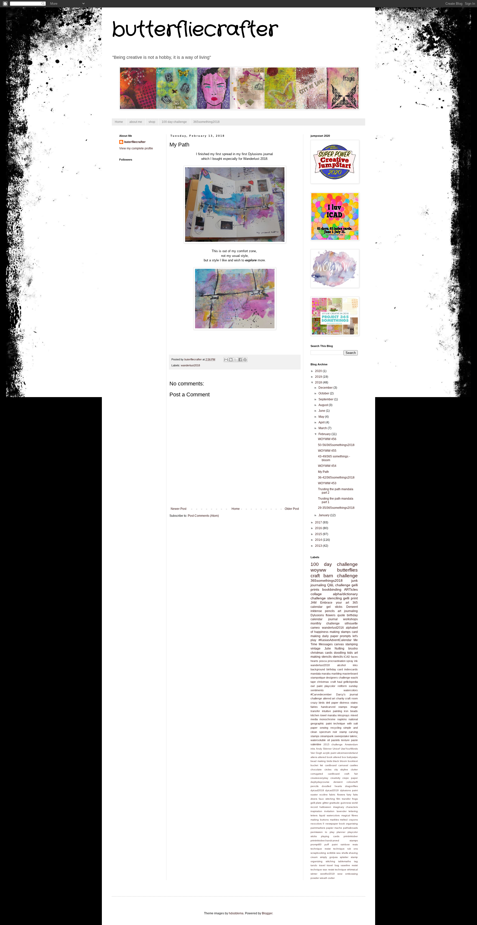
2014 (319, 540)
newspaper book (335, 823)
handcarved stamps (334, 706)
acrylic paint (329, 753)
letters (314, 815)
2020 (319, 371)
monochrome (327, 719)
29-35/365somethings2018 (336, 508)
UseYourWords (349, 748)
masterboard (350, 673)
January (324, 515)
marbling (336, 673)
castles (354, 765)
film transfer (343, 798)
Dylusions (317, 615)
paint (319, 686)
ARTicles (351, 589)
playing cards (330, 836)
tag (356, 861)
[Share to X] (235, 359)
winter (314, 873)
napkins (342, 719)
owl (313, 686)
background (318, 669)
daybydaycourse (320, 782)
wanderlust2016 (333, 627)
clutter (354, 769)
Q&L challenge (338, 585)
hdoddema (236, 913)
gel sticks (334, 607)
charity (340, 698)
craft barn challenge (334, 575)
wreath (323, 878)
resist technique (335, 848)
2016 (319, 528)
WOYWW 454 (327, 466)
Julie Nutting (334, 648)
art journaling (348, 611)
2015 (319, 534)
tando (314, 865)
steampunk (327, 736)
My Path (323, 472)
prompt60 (316, 844)
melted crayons (349, 819)
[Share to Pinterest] (244, 359)
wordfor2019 (327, 873)
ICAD (347, 656)
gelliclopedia (350, 681)
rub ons (352, 848)
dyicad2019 (332, 790)
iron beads (351, 711)
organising (352, 823)
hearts (314, 660)
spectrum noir (328, 731)
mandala (316, 673)
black (336, 761)
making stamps (340, 632)
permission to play (322, 832)
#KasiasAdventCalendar (335, 640)
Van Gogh (316, 753)
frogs (355, 798)
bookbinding (331, 589)
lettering (353, 811)
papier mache (334, 827)
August (323, 405)
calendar (316, 607)
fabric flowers (337, 794)
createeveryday (319, 778)
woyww (318, 570)
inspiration (316, 811)
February (324, 434)
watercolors (351, 690)
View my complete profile (136, 148)
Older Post (292, 509)
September (326, 399)
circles (327, 769)
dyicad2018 (317, 790)
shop (152, 122)
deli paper (332, 702)
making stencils (321, 656)
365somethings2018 (327, 580)
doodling (340, 652)
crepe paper (350, 778)
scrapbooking (318, 853)
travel (322, 865)
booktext (353, 761)
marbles (334, 819)
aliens (314, 757)
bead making (318, 761)
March (323, 428)
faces (354, 656)
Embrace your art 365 (339, 602)
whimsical (352, 869)
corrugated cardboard (325, 773)
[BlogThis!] (230, 359)
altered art (329, 698)
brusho (353, 648)
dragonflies (351, 786)
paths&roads (350, 827)
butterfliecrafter (195, 30)
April (321, 422)
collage (316, 594)
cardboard (331, 765)
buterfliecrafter (135, 142)
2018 (319, 382)
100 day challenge (174, 122)
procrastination (337, 660)
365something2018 (206, 122)
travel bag (333, 865)
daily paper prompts (336, 636)
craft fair (351, 773)
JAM (314, 602)
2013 (319, 546)
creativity (335, 778)
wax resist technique (334, 869)
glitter (325, 802)
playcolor (329, 686)
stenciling (334, 598)
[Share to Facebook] (240, 359)
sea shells (342, 853)
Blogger (267, 913)
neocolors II (317, 823)
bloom (343, 761)
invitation (329, 811)
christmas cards (321, 652)
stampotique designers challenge (330, 677)
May (321, 416)
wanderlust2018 (190, 365)
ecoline (323, 794)
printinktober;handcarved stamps (334, 840)
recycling (335, 727)
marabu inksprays (338, 715)
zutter (331, 878)
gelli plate (316, 802)
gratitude (334, 802)
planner (341, 832)
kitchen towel (318, 715)
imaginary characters (345, 807)
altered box (339, 757)
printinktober (351, 836)
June (322, 410)
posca (323, 660)
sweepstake (341, 736)
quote (341, 615)
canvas (339, 644)
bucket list (317, 765)
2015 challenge (333, 744)
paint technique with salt (342, 723)
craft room (351, 698)
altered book (325, 757)
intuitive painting (332, 711)
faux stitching (327, 798)
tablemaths (344, 861)
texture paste (349, 740)
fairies (314, 706)
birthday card (334, 669)
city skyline (341, 769)
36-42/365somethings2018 (336, 477)
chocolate (316, 769)
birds (329, 761)
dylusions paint (349, 790)
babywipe (352, 757)
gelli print (350, 598)
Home (119, 122)
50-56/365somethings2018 (336, 445)
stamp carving (348, 731)
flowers (330, 615)
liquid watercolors (329, 815)
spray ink (352, 660)
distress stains (349, 702)
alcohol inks (347, 665)
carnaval (343, 765)
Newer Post (178, 509)
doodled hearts (332, 786)
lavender (342, 811)
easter (314, 794)
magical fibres (349, 815)
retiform (342, 686)
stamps (315, 736)
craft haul (336, 681)
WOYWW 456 (327, 439)
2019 (319, 376)
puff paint (331, 844)
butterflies (347, 570)
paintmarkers (318, 827)
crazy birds (318, 702)
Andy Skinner (324, 748)
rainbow (345, 844)
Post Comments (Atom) (203, 515)
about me (135, 122)
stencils (338, 656)
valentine (316, 744)
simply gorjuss (329, 857)
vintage (315, 648)
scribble (331, 853)
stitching (330, 861)
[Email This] (226, 359)
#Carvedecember (321, 694)
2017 (319, 522)
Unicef (336, 748)
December (325, 387)
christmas (323, 681)
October (324, 393)
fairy (349, 794)
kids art (352, 652)
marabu (326, 673)
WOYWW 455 (327, 450)
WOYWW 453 (327, 483)
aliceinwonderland (347, 753)
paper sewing (319, 727)
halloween (325, 807)
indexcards (351, 669)
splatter (344, 857)
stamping (351, 644)
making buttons (320, 819)
